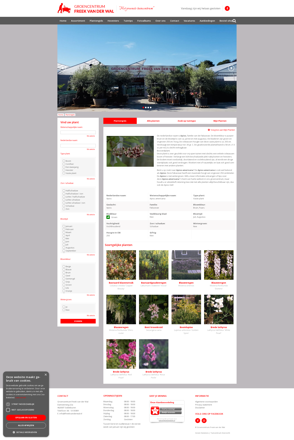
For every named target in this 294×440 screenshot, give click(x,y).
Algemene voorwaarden (206, 401)
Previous (63, 68)
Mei (67, 238)
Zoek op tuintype (187, 120)
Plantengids (120, 120)
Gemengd (70, 279)
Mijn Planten (219, 120)
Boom (68, 161)
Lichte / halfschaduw (75, 197)
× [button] (45, 375)
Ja (66, 307)
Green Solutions (202, 433)
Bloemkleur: (65, 259)
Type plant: (65, 153)
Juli (67, 244)
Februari (70, 229)
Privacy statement (203, 404)
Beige (68, 266)
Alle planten (153, 120)
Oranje (69, 291)
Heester (69, 170)
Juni (67, 241)
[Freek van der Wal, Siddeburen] (85, 8)
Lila (67, 288)
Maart (68, 232)
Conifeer (70, 164)
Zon (67, 209)
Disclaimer (200, 407)
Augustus (70, 248)
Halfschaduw (72, 190)
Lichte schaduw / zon (75, 203)
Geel (68, 276)
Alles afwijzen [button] (26, 425)
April (68, 235)
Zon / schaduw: (67, 183)
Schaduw (70, 206)
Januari (69, 226)
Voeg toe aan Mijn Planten (223, 129)
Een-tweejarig (72, 167)
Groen (69, 285)
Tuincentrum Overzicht (220, 433)
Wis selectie (91, 136)
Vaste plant (71, 173)
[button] (26, 432)
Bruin (68, 272)
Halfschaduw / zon (74, 194)
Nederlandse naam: (69, 140)
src (234, 20)
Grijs (68, 282)
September (71, 251)
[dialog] (26, 404)
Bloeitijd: (64, 219)
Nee (68, 310)
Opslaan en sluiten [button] (26, 417)
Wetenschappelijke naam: (71, 127)
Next (231, 68)
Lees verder (20, 397)
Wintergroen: (66, 299)
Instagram (204, 420)
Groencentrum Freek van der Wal (72, 401)
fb (227, 8)
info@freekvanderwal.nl (70, 413)
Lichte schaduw (73, 200)
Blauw (68, 269)
